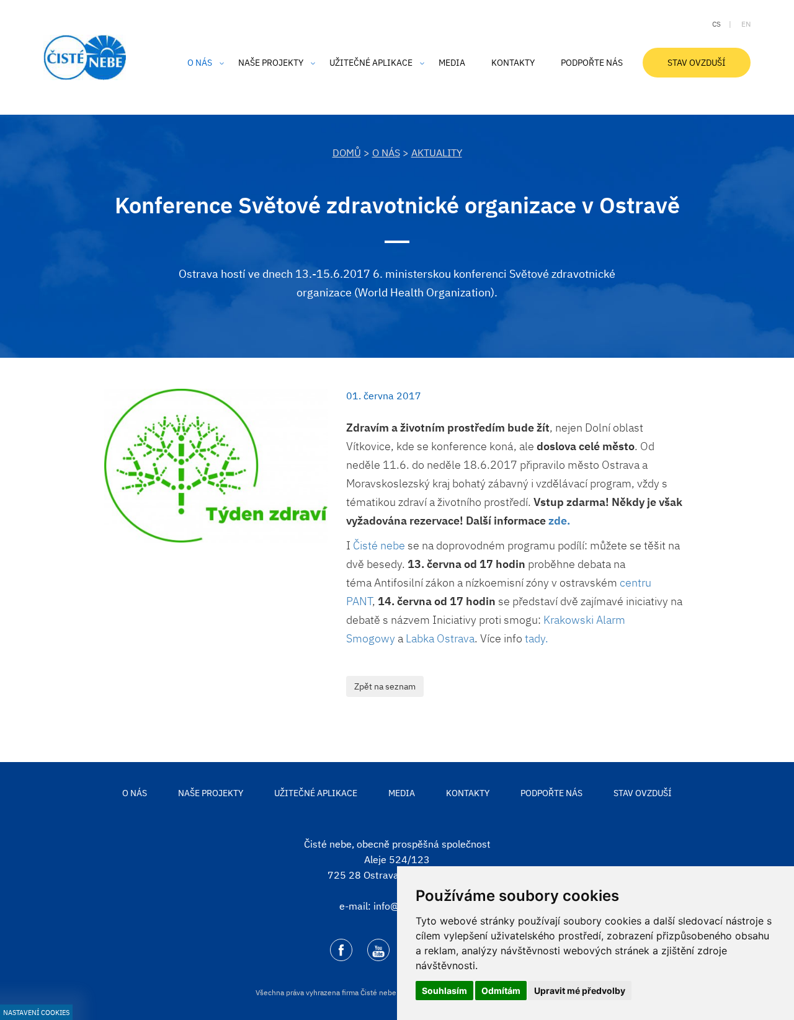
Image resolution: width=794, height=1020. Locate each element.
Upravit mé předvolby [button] (579, 990)
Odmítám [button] (500, 990)
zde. (559, 520)
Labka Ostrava (440, 638)
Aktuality (436, 152)
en (746, 24)
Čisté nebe (379, 545)
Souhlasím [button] (444, 990)
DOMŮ (346, 152)
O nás (386, 152)
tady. (538, 638)
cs (716, 24)
